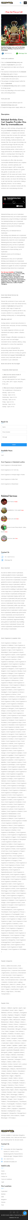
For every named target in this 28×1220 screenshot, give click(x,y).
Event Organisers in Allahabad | (15, 657)
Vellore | (9, 1108)
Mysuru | (22, 1073)
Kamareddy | (20, 1054)
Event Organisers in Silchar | (9, 893)
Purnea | (21, 1085)
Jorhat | (3, 1054)
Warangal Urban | (6, 1115)
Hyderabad (4, 1191)
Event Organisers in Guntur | (14, 732)
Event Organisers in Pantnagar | (10, 853)
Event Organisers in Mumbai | (9, 830)
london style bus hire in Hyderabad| (11, 577)
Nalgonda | (18, 1075)
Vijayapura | (15, 1108)
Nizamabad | (4, 1080)
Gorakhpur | (20, 1036)
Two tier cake (11, 538)
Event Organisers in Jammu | (15, 762)
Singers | (8, 989)
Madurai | (11, 1066)
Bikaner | (12, 1022)
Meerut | (15, 1071)
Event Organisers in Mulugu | (16, 827)
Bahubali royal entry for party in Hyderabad (12, 223)
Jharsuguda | (4, 1052)
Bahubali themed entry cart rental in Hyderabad (14, 216)
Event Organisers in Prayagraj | (10, 860)
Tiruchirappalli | (11, 1104)
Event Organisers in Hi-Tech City (9, 470)
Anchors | (4, 965)
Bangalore (4, 1199)
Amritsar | (10, 1012)
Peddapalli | (15, 1083)
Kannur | (3, 1057)
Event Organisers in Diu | (14, 710)
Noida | (10, 1080)
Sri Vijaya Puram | (22, 1097)
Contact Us (4, 1176)
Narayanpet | (5, 1078)
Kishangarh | (18, 1059)
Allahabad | (4, 1012)
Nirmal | (21, 1078)
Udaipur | (5, 1106)
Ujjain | (10, 1106)
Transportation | (5, 994)
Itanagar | (4, 1045)
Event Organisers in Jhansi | (16, 769)
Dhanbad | (4, 1029)
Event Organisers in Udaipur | (15, 919)
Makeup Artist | (5, 984)
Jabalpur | (10, 1045)
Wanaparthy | (13, 1113)
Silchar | (3, 1097)
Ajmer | (17, 1010)
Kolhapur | (4, 1061)
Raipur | (3, 1087)
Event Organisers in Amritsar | (9, 659)
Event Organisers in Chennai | (16, 692)
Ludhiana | (5, 1066)
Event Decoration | (7, 975)
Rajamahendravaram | (20, 1087)
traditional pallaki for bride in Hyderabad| (12, 575)
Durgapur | (13, 1031)
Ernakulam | (4, 1033)
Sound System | (15, 989)
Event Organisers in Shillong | (17, 886)
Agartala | (16, 1008)
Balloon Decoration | (12, 965)
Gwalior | (4, 1040)
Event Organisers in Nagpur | (9, 837)
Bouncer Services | (13, 968)
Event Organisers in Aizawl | (16, 652)
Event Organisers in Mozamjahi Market (11, 465)
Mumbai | (9, 1073)
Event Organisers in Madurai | (15, 811)
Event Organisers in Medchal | (10, 823)
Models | (19, 984)
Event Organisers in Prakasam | (16, 858)
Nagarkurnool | (5, 1075)
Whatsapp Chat (22, 53)
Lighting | (20, 982)
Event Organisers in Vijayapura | (15, 928)
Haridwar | (10, 1040)
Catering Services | (6, 970)
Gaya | (23, 1033)
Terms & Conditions (6, 1179)
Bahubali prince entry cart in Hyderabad (11, 258)
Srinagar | (11, 1099)
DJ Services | (14, 973)
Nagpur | (12, 1075)
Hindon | (15, 1040)
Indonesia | (17, 1043)
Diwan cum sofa (11, 518)
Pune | (17, 1085)
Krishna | (10, 1064)
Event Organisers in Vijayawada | (10, 930)
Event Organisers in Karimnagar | (16, 785)
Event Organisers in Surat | (14, 902)
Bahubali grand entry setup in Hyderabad (12, 242)
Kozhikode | (4, 1064)
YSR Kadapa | (12, 1118)
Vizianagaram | (5, 1113)
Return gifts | (21, 987)
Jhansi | (23, 1050)
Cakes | (21, 968)
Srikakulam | (4, 1099)
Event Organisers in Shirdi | (8, 888)
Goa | (10, 1036)
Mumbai (3, 1194)
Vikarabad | (4, 1111)
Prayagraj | (4, 1085)
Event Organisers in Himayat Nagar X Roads (13, 474)
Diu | (3, 1031)
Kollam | (15, 1061)
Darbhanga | (4, 1026)
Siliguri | (8, 1097)
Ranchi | (17, 1090)
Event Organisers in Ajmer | (9, 654)
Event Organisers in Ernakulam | (11, 718)
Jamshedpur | (23, 1047)
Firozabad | (18, 1033)
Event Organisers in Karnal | (9, 788)
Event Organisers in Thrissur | (17, 912)
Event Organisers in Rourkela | (9, 881)
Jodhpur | (11, 1052)
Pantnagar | (4, 1083)
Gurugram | (14, 1038)
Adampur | (4, 1008)
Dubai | (7, 1031)
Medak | (4, 1071)
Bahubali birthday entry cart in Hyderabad (12, 214)
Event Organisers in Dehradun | (16, 699)
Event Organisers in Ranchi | (9, 877)
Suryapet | (21, 1099)
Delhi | (17, 1026)
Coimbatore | (23, 1024)
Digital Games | (6, 973)
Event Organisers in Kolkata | (15, 797)
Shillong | (3, 1094)
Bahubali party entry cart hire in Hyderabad (12, 244)
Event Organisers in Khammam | (18, 790)
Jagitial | (21, 1045)
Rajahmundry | (10, 1087)
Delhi (2, 1196)
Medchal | (10, 1071)
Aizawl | (12, 1010)
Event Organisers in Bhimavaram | (10, 680)
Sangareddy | (21, 1092)
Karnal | (21, 1057)
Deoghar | (21, 1026)
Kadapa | (8, 1054)
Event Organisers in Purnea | (13, 865)
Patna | (10, 1083)
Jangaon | (4, 1050)
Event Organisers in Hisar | (13, 741)
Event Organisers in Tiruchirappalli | (11, 914)
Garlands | (5, 982)
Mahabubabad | (18, 1066)
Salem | (15, 1092)
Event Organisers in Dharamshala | (10, 706)
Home (3, 1171)
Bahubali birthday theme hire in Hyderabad (12, 268)
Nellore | (16, 1078)
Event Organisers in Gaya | (15, 722)
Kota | (19, 1061)
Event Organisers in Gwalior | (15, 736)
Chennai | (11, 1024)
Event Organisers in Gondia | (13, 727)
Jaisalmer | (5, 1047)
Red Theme (10, 501)
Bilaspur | (18, 1022)
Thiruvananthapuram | (13, 1101)
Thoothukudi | (23, 1101)
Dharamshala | (11, 1029)
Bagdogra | (11, 1015)
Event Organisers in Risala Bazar (9, 484)
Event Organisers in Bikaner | (18, 685)
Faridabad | (11, 1033)
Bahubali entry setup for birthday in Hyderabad (13, 219)
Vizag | (19, 1111)
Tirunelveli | (19, 1104)
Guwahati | (21, 1038)
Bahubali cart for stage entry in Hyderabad (12, 247)
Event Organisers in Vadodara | (11, 923)
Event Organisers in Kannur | (9, 783)
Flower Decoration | (15, 977)
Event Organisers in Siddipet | (17, 891)
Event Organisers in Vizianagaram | (10, 937)
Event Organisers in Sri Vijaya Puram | (11, 898)
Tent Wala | (18, 991)
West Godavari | (15, 1115)
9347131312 (8, 53)
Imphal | (12, 1043)
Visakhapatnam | (12, 1111)
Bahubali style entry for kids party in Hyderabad (14, 237)
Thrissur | (4, 1104)
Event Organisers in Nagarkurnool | (17, 834)
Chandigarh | (4, 1024)
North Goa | (16, 1080)
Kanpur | (8, 1057)
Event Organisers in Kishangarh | (10, 792)
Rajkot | (12, 1090)
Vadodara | (19, 1106)
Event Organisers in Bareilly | (15, 671)
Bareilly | (4, 1017)
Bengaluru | (16, 1017)
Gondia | (14, 1036)
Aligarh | (21, 1010)
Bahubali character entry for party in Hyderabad (14, 263)
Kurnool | (16, 1064)
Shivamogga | (14, 1094)
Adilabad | (10, 1008)
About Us (3, 1173)
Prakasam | (22, 1083)
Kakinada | (14, 1054)
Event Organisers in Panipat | (17, 851)
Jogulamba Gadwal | (19, 1052)
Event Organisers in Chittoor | (9, 694)
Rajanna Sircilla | (5, 1090)
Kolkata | (10, 1061)
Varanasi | (4, 1108)
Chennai (3, 1202)
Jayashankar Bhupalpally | (14, 1050)
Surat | (16, 1099)
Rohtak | (4, 1092)
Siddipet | (21, 1094)
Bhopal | (23, 1019)
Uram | (14, 1106)
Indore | (23, 1043)
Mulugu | (3, 1073)
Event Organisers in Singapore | (15, 895)
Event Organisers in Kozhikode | (14, 802)
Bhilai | (11, 1019)
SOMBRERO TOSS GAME (14, 510)
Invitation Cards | (13, 982)
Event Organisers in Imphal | (16, 746)
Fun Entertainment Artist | (12, 980)
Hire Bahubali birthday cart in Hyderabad (12, 221)
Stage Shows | (10, 991)
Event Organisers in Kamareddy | (16, 781)
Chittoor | (17, 1024)
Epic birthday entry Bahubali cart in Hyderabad (13, 235)
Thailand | (4, 1101)
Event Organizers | (18, 975)
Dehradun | (11, 1026)
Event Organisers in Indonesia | (10, 748)
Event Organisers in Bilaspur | (9, 687)
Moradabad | (21, 1071)
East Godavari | (20, 1031)
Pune (2, 1205)
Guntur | (8, 1038)
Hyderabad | (6, 1043)
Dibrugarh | (18, 1029)
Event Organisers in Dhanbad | (15, 703)
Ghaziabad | (4, 1036)
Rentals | (14, 987)
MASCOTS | (13, 984)
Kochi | (24, 1059)
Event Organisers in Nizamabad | (15, 846)
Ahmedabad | (6, 1010)
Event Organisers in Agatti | (14, 647)
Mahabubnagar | (5, 1068)
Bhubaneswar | (5, 1022)
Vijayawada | (22, 1108)
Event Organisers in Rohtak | (18, 879)
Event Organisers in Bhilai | (16, 678)
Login (2, 1182)
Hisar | (20, 1040)
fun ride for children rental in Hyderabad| (12, 572)
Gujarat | (3, 1038)
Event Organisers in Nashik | (10, 841)
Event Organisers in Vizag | (17, 935)
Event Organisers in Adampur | (9, 643)
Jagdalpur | (16, 1045)
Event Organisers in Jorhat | (14, 776)
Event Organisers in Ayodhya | (17, 664)
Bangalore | (18, 1015)
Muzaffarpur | (16, 1073)
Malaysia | (13, 1068)
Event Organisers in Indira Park (9, 479)
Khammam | (11, 1059)
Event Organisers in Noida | (8, 848)
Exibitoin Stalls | (5, 977)
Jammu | (16, 1047)
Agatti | (21, 1008)
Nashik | (11, 1078)
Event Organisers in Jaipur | (13, 757)
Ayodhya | (5, 1015)
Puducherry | (11, 1085)
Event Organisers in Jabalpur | (15, 753)
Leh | (20, 1064)
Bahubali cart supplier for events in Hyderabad (13, 265)
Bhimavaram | (17, 1019)
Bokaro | (23, 1022)
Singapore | (13, 1097)
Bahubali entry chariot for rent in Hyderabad (13, 240)
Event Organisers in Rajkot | (18, 874)
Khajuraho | (4, 1059)
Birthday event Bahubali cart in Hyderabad (12, 261)
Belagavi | (10, 1017)
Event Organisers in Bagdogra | (10, 666)
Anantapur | (16, 1012)
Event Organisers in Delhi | (8, 701)
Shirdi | (8, 1094)
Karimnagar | (15, 1057)
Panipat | (22, 1080)
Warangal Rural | (21, 1113)
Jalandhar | (11, 1047)
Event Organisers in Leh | (14, 806)
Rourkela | (10, 1092)
